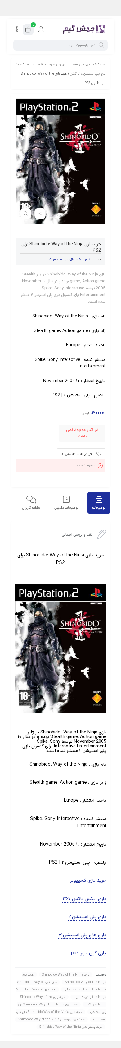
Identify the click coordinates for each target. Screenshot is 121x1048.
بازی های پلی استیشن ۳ (82, 934)
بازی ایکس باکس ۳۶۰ (84, 898)
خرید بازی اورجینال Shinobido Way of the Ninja (51, 1019)
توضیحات (98, 507)
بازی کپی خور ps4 (88, 953)
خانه (102, 64)
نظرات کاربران (31, 507)
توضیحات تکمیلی (66, 507)
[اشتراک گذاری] (40, 213)
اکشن (74, 73)
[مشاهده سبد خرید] (28, 30)
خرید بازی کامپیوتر (88, 880)
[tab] (98, 503)
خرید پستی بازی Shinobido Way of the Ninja (70, 1026)
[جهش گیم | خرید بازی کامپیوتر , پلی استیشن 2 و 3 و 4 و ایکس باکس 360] (82, 30)
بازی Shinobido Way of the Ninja (65, 974)
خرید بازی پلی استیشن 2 (65, 259)
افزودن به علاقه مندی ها (77, 453)
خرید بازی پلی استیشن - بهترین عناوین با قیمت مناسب (61, 64)
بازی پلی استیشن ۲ (87, 916)
